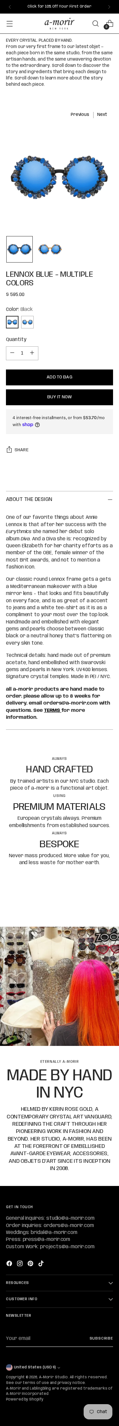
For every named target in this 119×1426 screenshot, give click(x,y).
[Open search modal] (95, 23)
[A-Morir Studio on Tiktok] (42, 1264)
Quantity (16, 339)
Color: (19, 309)
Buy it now (59, 397)
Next (102, 115)
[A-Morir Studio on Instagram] (20, 1264)
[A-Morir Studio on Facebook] (10, 1264)
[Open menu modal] (9, 23)
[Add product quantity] (32, 353)
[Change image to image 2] (50, 249)
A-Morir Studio (53, 1377)
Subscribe (101, 1339)
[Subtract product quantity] (12, 353)
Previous (80, 115)
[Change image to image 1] (19, 249)
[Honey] (27, 322)
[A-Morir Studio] (59, 23)
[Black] (12, 322)
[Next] (109, 7)
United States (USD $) (35, 1367)
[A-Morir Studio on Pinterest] (31, 1264)
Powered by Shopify (24, 1399)
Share (21, 450)
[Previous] (10, 7)
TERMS (52, 710)
